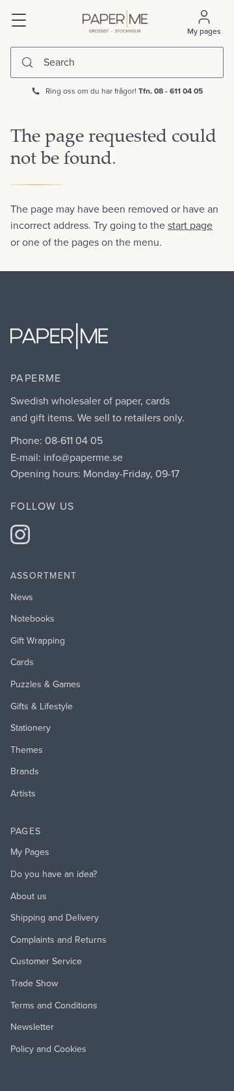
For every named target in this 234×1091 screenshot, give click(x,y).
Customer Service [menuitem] (46, 960)
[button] (19, 19)
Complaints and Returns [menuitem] (58, 939)
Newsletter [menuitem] (32, 1026)
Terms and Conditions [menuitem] (54, 1005)
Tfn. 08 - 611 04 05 (170, 90)
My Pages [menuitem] (29, 851)
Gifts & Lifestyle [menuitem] (41, 706)
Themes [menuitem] (26, 749)
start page (190, 225)
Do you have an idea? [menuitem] (53, 873)
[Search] (27, 62)
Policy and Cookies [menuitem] (48, 1048)
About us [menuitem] (28, 895)
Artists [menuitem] (23, 793)
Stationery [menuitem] (30, 727)
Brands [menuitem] (24, 771)
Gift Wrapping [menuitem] (37, 640)
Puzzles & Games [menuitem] (45, 683)
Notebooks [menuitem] (32, 618)
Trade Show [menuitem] (34, 983)
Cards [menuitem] (22, 661)
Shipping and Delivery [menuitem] (54, 917)
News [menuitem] (21, 596)
